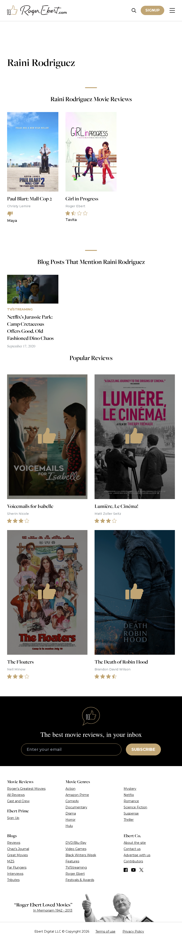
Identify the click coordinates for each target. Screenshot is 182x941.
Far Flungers (16, 867)
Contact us (132, 849)
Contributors (133, 861)
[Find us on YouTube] (133, 870)
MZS (10, 861)
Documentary (76, 807)
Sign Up (13, 818)
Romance (131, 801)
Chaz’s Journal (18, 849)
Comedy (72, 801)
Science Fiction (135, 807)
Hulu (69, 826)
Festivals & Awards (79, 880)
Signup (152, 10)
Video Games (75, 849)
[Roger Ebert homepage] (37, 10)
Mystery (130, 789)
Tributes (13, 880)
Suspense (131, 813)
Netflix (129, 795)
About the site (135, 843)
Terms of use (105, 931)
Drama (70, 813)
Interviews (15, 874)
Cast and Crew (18, 801)
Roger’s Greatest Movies (26, 789)
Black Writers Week (80, 855)
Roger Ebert (75, 874)
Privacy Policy (133, 931)
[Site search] (134, 10)
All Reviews (16, 795)
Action (70, 789)
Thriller (129, 820)
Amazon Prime (77, 795)
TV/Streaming (76, 867)
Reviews (13, 843)
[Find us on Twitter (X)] (141, 870)
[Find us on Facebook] (126, 870)
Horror (70, 820)
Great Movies (17, 855)
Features (72, 861)
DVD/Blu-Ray (75, 843)
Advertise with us (137, 855)
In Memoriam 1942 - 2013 (52, 910)
